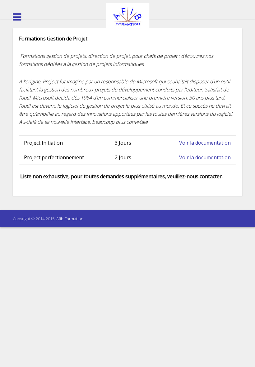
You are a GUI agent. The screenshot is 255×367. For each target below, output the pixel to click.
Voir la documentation (205, 142)
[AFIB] (127, 16)
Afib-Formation (69, 218)
